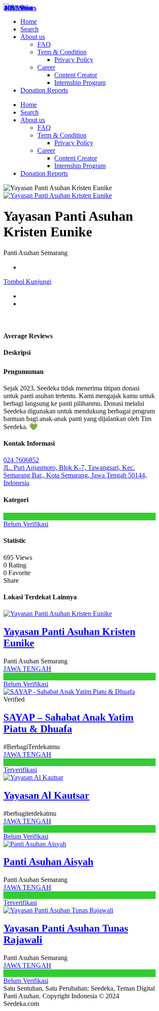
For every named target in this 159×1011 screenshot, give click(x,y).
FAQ (44, 44)
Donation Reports (44, 90)
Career (46, 67)
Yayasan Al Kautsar (46, 795)
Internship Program (80, 82)
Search (29, 29)
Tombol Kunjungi (27, 281)
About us (32, 36)
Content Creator (75, 75)
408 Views (18, 7)
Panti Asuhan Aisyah (48, 861)
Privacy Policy (73, 59)
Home (28, 21)
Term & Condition (61, 52)
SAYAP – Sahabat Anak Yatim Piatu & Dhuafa (68, 723)
